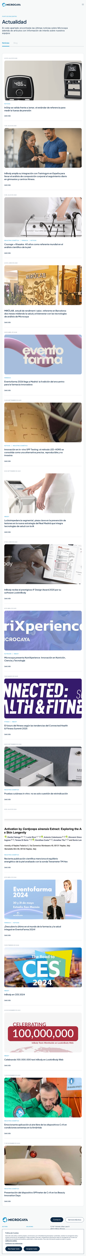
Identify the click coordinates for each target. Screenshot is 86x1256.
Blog (16, 43)
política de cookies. (11, 1241)
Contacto (57, 1220)
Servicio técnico (74, 1220)
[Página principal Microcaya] (11, 5)
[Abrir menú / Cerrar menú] (83, 4)
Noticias (5, 43)
